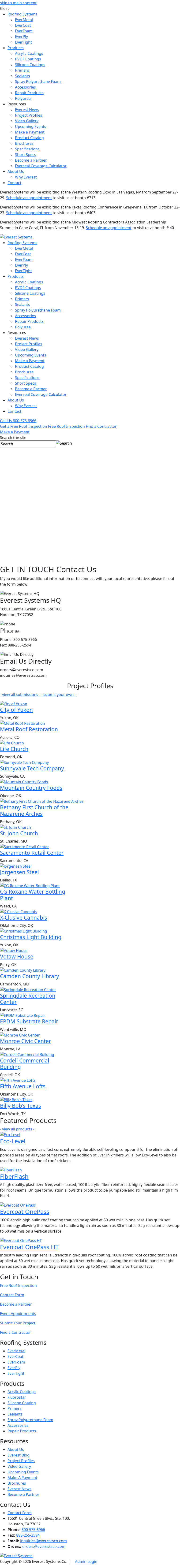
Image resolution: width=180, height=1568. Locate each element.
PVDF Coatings (28, 59)
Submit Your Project (17, 1323)
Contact (14, 182)
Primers (22, 70)
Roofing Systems (22, 14)
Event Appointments (18, 1313)
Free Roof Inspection (18, 1285)
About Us (16, 171)
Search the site (13, 437)
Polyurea (23, 98)
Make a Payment (30, 132)
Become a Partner (31, 160)
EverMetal (24, 19)
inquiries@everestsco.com (43, 1540)
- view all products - (17, 1129)
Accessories (25, 87)
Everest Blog (19, 1455)
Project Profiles (28, 115)
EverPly (21, 36)
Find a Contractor (15, 1332)
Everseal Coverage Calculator (41, 165)
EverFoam (24, 30)
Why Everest (26, 177)
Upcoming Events (30, 126)
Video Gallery (26, 120)
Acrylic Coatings (29, 53)
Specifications (27, 149)
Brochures (24, 143)
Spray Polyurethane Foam (38, 81)
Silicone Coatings (30, 64)
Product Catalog (29, 137)
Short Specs (25, 154)
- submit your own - (58, 694)
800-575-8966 (33, 1529)
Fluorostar (17, 1397)
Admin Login (86, 1561)
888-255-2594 (28, 1535)
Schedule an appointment (29, 197)
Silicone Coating (22, 1402)
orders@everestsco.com (43, 1546)
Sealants (22, 75)
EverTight (23, 42)
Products (16, 47)
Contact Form (12, 1294)
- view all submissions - (20, 694)
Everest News (27, 109)
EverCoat (23, 25)
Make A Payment (22, 1477)
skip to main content (18, 2)
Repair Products (29, 92)
